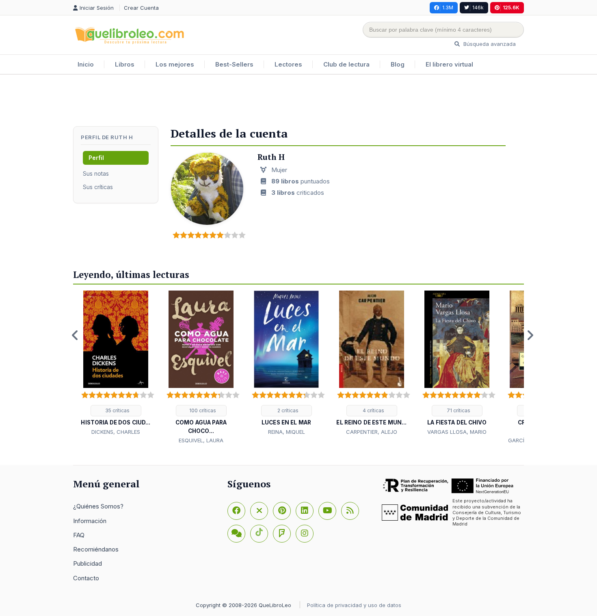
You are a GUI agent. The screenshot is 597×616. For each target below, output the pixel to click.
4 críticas (372, 410)
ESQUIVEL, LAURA (201, 440)
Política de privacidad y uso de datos (354, 605)
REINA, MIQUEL (286, 432)
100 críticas (202, 410)
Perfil (96, 157)
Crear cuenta (141, 7)
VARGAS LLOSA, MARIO (457, 432)
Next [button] (530, 335)
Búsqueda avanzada (489, 44)
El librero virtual (449, 64)
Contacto (86, 578)
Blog (397, 64)
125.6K (511, 7)
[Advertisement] (298, 101)
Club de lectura (346, 64)
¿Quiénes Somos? (98, 506)
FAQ (78, 535)
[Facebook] (236, 511)
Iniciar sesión (97, 7)
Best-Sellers (234, 64)
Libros (124, 64)
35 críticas (117, 410)
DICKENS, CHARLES (115, 432)
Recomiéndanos (96, 549)
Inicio (86, 64)
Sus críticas (98, 186)
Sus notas (96, 173)
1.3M (447, 7)
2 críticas (287, 410)
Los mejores (175, 64)
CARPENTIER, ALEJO (371, 432)
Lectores (288, 64)
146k (478, 7)
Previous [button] (75, 335)
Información (89, 521)
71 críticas (458, 410)
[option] (115, 364)
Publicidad (87, 563)
